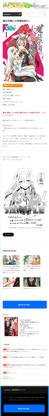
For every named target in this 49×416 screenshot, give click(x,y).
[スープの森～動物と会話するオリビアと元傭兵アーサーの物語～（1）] (31, 264)
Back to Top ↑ (24, 304)
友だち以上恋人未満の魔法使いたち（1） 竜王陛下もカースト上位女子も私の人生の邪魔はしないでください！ (11, 269)
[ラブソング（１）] (11, 286)
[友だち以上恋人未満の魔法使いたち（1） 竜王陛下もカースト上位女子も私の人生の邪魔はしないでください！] (11, 264)
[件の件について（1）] (31, 286)
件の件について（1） (29, 288)
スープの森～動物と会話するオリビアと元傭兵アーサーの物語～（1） (31, 268)
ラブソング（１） (8, 288)
